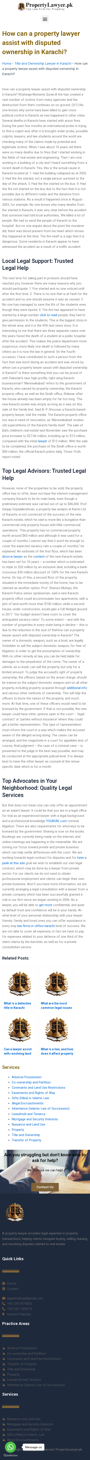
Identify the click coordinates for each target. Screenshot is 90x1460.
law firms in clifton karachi (36, 926)
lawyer (42, 441)
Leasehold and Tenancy (28, 1114)
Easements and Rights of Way (33, 1093)
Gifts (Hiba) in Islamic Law (30, 1098)
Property (18, 1130)
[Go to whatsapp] (10, 1447)
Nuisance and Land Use (28, 1124)
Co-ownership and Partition (31, 1082)
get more (45, 905)
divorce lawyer (12, 557)
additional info (77, 688)
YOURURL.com (56, 821)
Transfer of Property (26, 1140)
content (39, 557)
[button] (45, 18)
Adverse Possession (27, 1077)
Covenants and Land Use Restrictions (38, 1088)
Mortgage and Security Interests (35, 1119)
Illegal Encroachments (27, 1103)
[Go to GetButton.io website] (10, 1455)
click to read (48, 315)
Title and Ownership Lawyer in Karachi (42, 63)
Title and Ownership (26, 1135)
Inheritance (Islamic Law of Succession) (40, 1108)
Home (6, 63)
